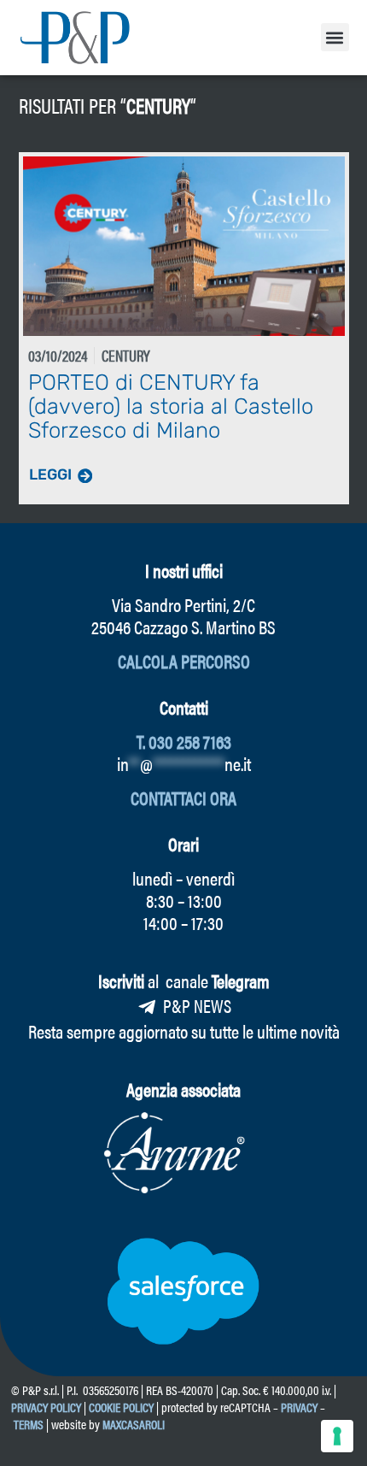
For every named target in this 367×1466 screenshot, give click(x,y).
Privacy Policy (46, 1407)
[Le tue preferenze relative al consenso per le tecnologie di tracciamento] (337, 1436)
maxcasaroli (134, 1424)
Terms (29, 1424)
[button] (335, 37)
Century (158, 105)
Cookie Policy (121, 1407)
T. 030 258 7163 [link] (184, 741)
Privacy (299, 1407)
